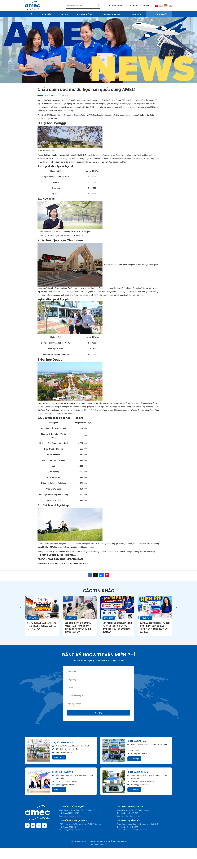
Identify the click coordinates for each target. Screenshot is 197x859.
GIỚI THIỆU (46, 14)
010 (127, 827)
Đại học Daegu (66, 403)
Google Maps (59, 757)
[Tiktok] (44, 825)
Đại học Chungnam (127, 265)
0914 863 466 (74, 749)
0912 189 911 (136, 750)
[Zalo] (38, 825)
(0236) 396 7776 (73, 781)
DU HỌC (64, 14)
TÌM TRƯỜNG (135, 14)
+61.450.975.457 (132, 813)
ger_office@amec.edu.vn (73, 816)
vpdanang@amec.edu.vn (65, 785)
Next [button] (176, 607)
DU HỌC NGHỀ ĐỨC (85, 14)
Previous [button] (20, 607)
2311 (136, 827)
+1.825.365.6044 (74, 827)
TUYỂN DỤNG (133, 6)
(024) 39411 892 (61, 749)
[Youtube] (33, 825)
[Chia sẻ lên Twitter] (95, 575)
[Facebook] (27, 825)
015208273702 (73, 813)
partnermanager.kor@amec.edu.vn (134, 830)
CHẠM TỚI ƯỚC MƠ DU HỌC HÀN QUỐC (56, 555)
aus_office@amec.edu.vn (131, 816)
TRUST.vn (103, 844)
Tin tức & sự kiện (159, 14)
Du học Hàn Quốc (48, 104)
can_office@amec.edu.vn (73, 830)
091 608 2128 (60, 781)
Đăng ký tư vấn (115, 6)
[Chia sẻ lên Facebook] (90, 575)
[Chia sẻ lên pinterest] (107, 575)
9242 (131, 827)
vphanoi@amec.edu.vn (64, 752)
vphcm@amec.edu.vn (139, 754)
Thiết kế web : (95, 844)
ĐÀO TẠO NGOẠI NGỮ (112, 14)
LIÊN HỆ (146, 6)
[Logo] (32, 6)
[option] (98, 50)
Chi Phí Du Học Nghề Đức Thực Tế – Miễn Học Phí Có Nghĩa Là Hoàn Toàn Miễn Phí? (41, 626)
